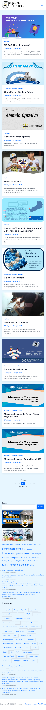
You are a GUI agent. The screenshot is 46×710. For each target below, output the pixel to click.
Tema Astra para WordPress (35, 704)
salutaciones (21, 656)
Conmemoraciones (10, 88)
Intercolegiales (37, 554)
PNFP (4, 561)
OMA (29, 558)
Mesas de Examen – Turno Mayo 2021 (22, 459)
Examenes (8, 553)
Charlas (23, 544)
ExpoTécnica (19, 554)
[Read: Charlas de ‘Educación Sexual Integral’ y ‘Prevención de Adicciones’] (23, 210)
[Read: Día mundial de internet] (23, 351)
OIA (41, 643)
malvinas (18, 643)
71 (26, 483)
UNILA (32, 565)
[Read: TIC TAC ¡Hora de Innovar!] (23, 27)
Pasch (34, 558)
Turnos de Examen (16, 410)
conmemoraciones (12, 548)
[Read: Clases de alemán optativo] (23, 118)
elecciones (23, 627)
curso (17, 623)
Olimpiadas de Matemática (17, 322)
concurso (36, 544)
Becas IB (17, 544)
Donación (34, 623)
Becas (12, 544)
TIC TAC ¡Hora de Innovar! (17, 45)
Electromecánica (35, 627)
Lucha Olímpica (8, 643)
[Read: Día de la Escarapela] (23, 259)
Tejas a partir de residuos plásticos (12, 570)
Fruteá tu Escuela (12, 181)
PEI (38, 558)
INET (15, 635)
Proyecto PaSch (21, 561)
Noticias (6, 41)
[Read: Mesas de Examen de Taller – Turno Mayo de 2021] (23, 395)
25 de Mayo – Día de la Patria (18, 92)
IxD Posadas (19, 639)
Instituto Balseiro (26, 635)
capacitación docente (9, 614)
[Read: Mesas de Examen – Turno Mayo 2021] (23, 440)
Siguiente (23, 486)
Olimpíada (24, 558)
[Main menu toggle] (42, 5)
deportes (25, 623)
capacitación (33, 610)
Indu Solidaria (7, 635)
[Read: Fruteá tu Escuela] (23, 163)
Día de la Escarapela (14, 277)
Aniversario (5, 544)
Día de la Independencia (10, 627)
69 (19, 483)
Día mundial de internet (15, 369)
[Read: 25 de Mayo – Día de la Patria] (23, 73)
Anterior (23, 480)
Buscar (4, 503)
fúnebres (27, 554)
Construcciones (28, 549)
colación (29, 544)
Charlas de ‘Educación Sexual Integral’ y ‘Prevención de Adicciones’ (23, 229)
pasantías (34, 648)
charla (21, 614)
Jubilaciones (6, 558)
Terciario (5, 565)
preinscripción (10, 561)
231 (34, 483)
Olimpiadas (15, 557)
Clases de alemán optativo (17, 136)
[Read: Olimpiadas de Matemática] (23, 304)
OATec (34, 643)
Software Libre (33, 561)
